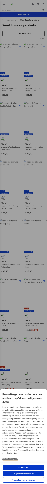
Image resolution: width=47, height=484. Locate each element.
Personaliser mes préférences (23, 480)
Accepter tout (23, 467)
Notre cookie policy (10, 458)
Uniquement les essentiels (23, 473)
